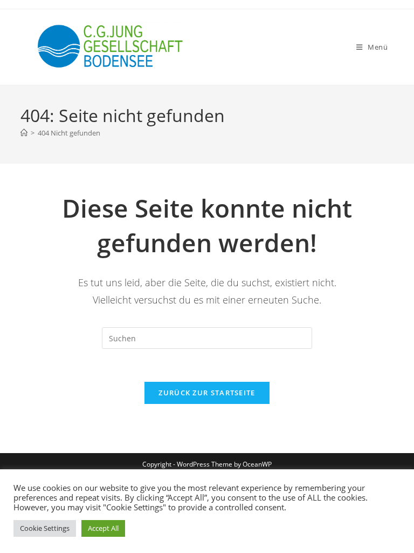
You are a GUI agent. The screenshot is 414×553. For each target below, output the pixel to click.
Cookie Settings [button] (45, 528)
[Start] (23, 133)
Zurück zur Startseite (206, 392)
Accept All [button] (103, 528)
